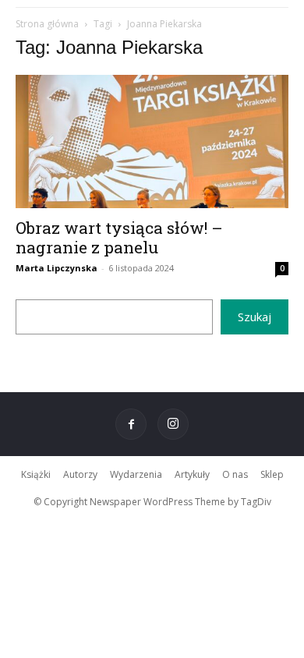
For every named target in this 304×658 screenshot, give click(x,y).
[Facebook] (131, 424)
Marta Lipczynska (56, 268)
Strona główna (47, 23)
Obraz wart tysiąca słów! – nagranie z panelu (119, 237)
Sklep (272, 474)
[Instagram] (173, 424)
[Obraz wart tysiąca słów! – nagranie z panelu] (152, 141)
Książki (36, 474)
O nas (235, 474)
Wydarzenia (136, 474)
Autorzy (80, 474)
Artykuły (192, 474)
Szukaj (254, 316)
